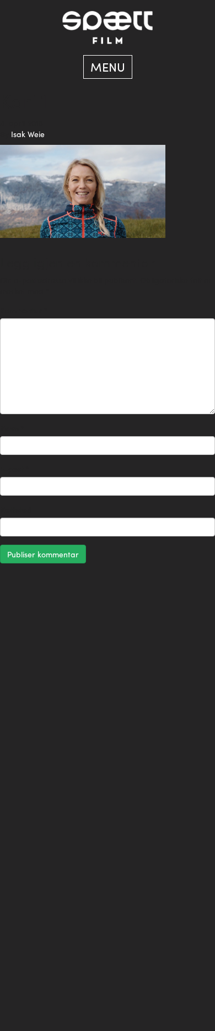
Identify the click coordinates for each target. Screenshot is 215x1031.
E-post (14, 468)
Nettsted (15, 509)
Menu (107, 66)
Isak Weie (28, 133)
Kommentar (24, 310)
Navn (12, 427)
